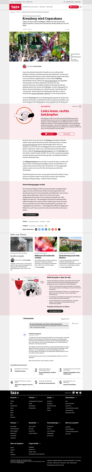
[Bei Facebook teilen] (46, 229)
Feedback (31, 447)
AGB (68, 463)
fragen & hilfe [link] (29, 2)
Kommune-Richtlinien (69, 460)
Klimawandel (32, 408)
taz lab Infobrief (33, 433)
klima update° (14, 431)
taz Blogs (67, 427)
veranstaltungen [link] (18, 2)
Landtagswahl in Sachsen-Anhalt (36, 402)
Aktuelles (49, 401)
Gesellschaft (13, 406)
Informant (50, 463)
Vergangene (50, 433)
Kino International (51, 81)
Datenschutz (56, 463)
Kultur (12, 408)
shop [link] (24, 2)
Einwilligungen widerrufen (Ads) (55, 465)
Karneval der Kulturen (30, 144)
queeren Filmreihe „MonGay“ (41, 93)
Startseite (12, 12)
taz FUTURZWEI (69, 429)
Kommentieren (32, 225)
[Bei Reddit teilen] (56, 229)
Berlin (18, 12)
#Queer (48, 221)
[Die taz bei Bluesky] (77, 393)
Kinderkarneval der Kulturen (43, 151)
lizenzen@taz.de (20, 462)
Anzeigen (12, 454)
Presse (49, 410)
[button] (81, 7)
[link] (30, 7)
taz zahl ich (68, 406)
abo (66, 401)
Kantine (12, 450)
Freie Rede (13, 435)
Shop (11, 452)
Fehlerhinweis (40, 225)
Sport (11, 410)
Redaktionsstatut (58, 460)
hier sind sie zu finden (39, 327)
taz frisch (31, 429)
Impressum (63, 463)
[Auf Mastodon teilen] (39, 229)
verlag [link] (11, 2)
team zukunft (32, 426)
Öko (11, 403)
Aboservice (32, 449)
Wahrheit (12, 417)
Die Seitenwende (51, 406)
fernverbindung (14, 429)
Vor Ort (49, 429)
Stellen (49, 408)
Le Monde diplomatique (71, 431)
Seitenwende (73, 463)
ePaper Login (32, 452)
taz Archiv (68, 434)
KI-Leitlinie (78, 460)
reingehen (13, 438)
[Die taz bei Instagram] (80, 393)
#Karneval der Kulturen (33, 221)
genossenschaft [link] (70, 2)
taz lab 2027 (50, 435)
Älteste (67, 319)
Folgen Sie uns (68, 392)
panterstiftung (69, 410)
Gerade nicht (75, 106)
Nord (11, 415)
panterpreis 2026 (70, 412)
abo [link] (64, 2)
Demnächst (50, 426)
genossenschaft (69, 403)
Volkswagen (32, 406)
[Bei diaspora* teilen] (52, 229)
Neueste (63, 319)
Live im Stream (51, 431)
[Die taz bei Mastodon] (74, 393)
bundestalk (13, 426)
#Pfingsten (42, 221)
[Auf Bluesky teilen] (43, 229)
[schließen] (80, 106)
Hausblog (49, 403)
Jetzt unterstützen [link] (31, 214)
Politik (12, 401)
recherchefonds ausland (71, 408)
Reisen (12, 447)
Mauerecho (13, 433)
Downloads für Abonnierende (36, 454)
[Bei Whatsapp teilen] (49, 229)
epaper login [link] (77, 2)
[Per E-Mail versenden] (36, 229)
